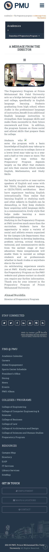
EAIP (4, 461)
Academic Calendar (12, 356)
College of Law (9, 423)
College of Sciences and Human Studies (22, 432)
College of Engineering (14, 406)
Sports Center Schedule (14, 369)
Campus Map (9, 452)
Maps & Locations (26, 500)
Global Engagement (12, 364)
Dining (5, 378)
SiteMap (6, 474)
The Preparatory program (23, 16)
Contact (26, 509)
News (5, 382)
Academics (8, 16)
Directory (7, 457)
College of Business (12, 419)
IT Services (8, 465)
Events (5, 387)
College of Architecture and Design (20, 428)
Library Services (10, 470)
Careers (6, 360)
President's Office (11, 373)
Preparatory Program (13, 437)
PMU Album (8, 391)
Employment (25, 491)
